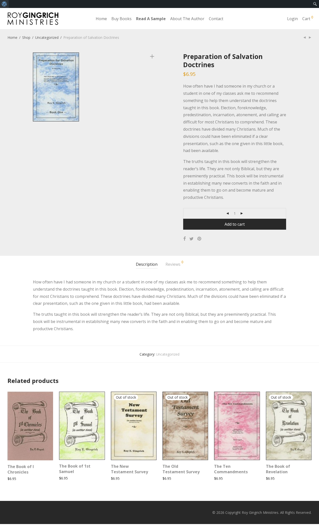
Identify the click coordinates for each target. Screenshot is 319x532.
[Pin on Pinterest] (199, 238)
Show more (14, 478)
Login (292, 18)
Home (101, 18)
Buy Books (121, 18)
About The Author (187, 18)
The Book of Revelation (278, 469)
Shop (26, 37)
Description (147, 264)
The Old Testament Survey (181, 469)
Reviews (174, 263)
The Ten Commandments (231, 469)
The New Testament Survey (129, 469)
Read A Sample (151, 18)
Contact (216, 18)
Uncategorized (47, 37)
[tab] (146, 264)
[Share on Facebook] (184, 238)
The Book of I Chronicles (20, 469)
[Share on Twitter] (191, 238)
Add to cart (235, 224)
